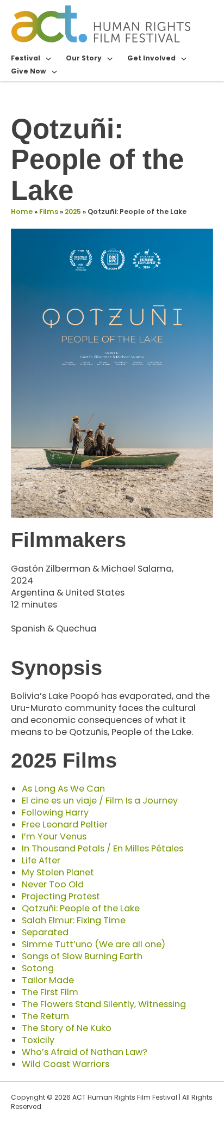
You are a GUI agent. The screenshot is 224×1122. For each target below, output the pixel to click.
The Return (45, 1016)
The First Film (50, 992)
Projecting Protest (61, 896)
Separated (45, 932)
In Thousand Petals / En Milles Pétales (102, 848)
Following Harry (55, 812)
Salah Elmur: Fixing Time (74, 920)
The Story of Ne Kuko (66, 1028)
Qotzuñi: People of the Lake (81, 908)
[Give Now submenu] (54, 71)
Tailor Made (48, 980)
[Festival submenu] (48, 58)
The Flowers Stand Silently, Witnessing (104, 1004)
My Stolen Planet (58, 872)
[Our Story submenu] (109, 58)
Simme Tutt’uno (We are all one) (93, 944)
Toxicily (38, 1040)
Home (22, 211)
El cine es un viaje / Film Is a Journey (100, 800)
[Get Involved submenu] (183, 58)
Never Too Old (53, 884)
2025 (73, 211)
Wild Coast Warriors (65, 1064)
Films (48, 211)
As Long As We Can (63, 788)
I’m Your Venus (54, 836)
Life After (41, 860)
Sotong (38, 968)
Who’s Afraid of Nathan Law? (84, 1052)
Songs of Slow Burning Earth (82, 956)
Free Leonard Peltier (65, 824)
